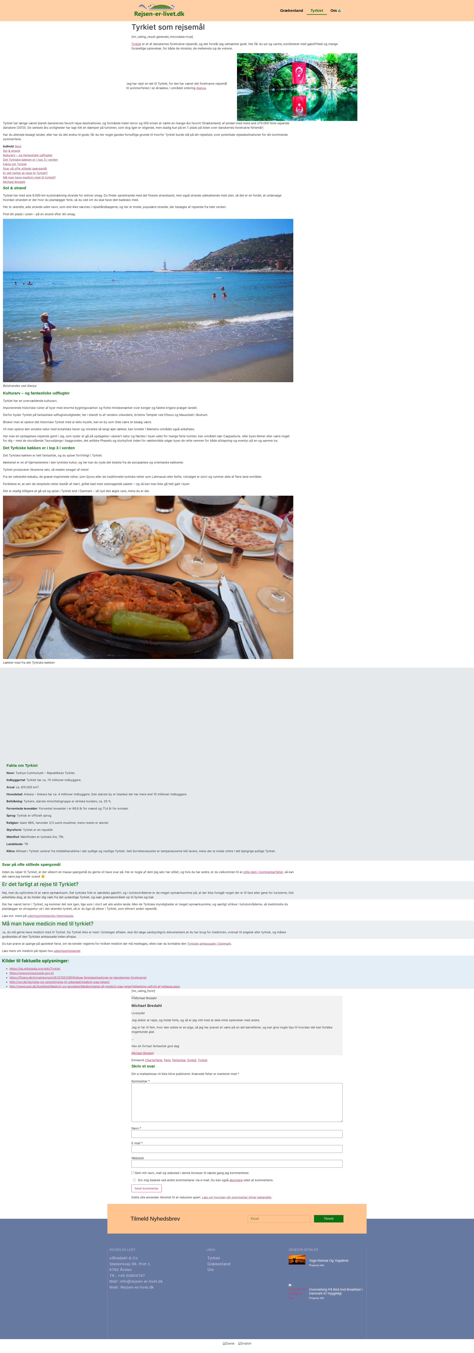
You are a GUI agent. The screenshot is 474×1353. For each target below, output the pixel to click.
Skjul (18, 146)
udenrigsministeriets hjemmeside (50, 916)
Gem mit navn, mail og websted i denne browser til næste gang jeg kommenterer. (192, 1172)
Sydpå (191, 1060)
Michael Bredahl (142, 1053)
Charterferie (153, 1060)
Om (334, 10)
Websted (137, 1158)
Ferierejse (179, 1060)
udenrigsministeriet (67, 951)
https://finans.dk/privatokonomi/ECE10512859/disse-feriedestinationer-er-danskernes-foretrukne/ (78, 977)
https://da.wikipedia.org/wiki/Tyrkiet (34, 968)
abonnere (236, 1180)
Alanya (201, 88)
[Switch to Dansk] (228, 1343)
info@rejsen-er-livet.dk (141, 1281)
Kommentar (140, 1081)
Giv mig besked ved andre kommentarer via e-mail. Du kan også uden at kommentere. (205, 1180)
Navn (136, 1128)
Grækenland (291, 10)
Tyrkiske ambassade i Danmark (209, 943)
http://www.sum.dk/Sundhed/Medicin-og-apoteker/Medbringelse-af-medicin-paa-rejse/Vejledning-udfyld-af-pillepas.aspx (94, 986)
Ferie (167, 1060)
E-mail (137, 1143)
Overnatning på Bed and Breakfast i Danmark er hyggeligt (336, 1291)
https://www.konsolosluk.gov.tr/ (31, 973)
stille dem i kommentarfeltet (263, 872)
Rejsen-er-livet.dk (137, 1287)
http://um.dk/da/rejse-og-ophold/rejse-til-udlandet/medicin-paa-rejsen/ (59, 982)
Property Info (316, 1265)
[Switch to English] (244, 1343)
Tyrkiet (317, 10)
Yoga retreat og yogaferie (328, 1260)
